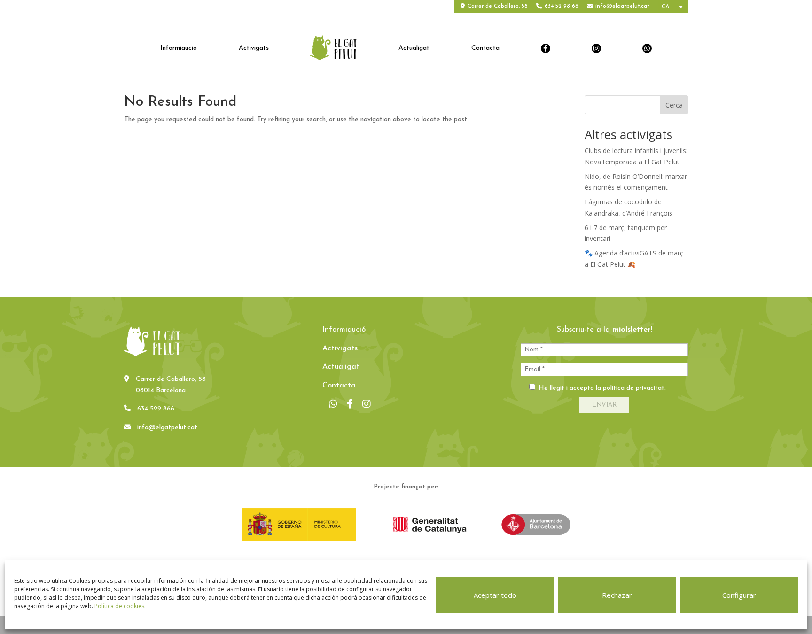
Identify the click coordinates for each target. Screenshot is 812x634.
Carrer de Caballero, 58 (498, 6)
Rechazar (617, 595)
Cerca (674, 105)
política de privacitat (633, 388)
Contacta (485, 48)
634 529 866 (155, 408)
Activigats (254, 48)
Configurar (739, 595)
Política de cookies (119, 606)
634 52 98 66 (561, 6)
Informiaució (178, 48)
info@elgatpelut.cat (622, 6)
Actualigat (413, 48)
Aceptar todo (495, 595)
